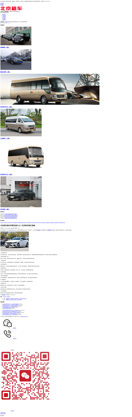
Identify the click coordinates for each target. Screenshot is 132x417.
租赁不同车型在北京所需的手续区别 (11, 216)
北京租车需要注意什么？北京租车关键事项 (10, 304)
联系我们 (2, 4)
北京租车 (2, 222)
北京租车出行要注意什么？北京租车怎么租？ (16, 298)
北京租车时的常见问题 (6, 308)
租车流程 (4, 15)
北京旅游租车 (20, 222)
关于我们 (2, 5)
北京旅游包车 (29, 222)
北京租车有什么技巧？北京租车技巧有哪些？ (10, 305)
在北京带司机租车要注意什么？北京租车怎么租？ (11, 310)
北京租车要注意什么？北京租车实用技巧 (9, 306)
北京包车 (38, 222)
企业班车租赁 (56, 222)
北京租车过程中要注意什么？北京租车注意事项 (11, 312)
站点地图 (2, 3)
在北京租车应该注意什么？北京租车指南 (9, 314)
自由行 (64, 222)
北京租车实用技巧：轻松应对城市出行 (9, 313)
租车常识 (4, 17)
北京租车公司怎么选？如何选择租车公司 (9, 311)
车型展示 (4, 16)
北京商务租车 (15, 222)
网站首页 (4, 14)
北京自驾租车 (51, 222)
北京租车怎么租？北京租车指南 (14, 299)
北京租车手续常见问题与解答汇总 (10, 217)
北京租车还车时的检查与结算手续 (10, 218)
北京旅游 (47, 222)
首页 (5, 21)
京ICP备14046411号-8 (24, 316)
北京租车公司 (10, 222)
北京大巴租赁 (42, 222)
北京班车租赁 (34, 222)
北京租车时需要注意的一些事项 (8, 307)
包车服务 (61, 222)
